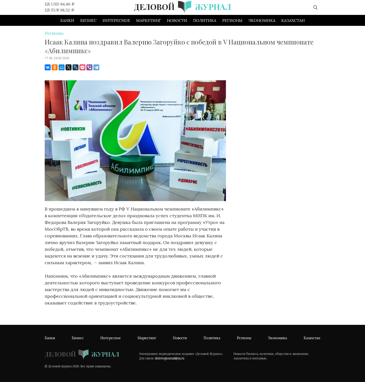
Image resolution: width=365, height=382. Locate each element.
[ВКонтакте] (48, 67)
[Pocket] (82, 67)
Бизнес (88, 20)
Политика (204, 20)
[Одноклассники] (55, 67)
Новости (177, 20)
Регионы (232, 20)
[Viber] (89, 67)
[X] (69, 67)
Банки (67, 20)
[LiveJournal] (75, 67)
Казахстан (293, 20)
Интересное (116, 20)
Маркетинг (148, 20)
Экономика (261, 20)
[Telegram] (96, 67)
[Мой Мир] (62, 67)
